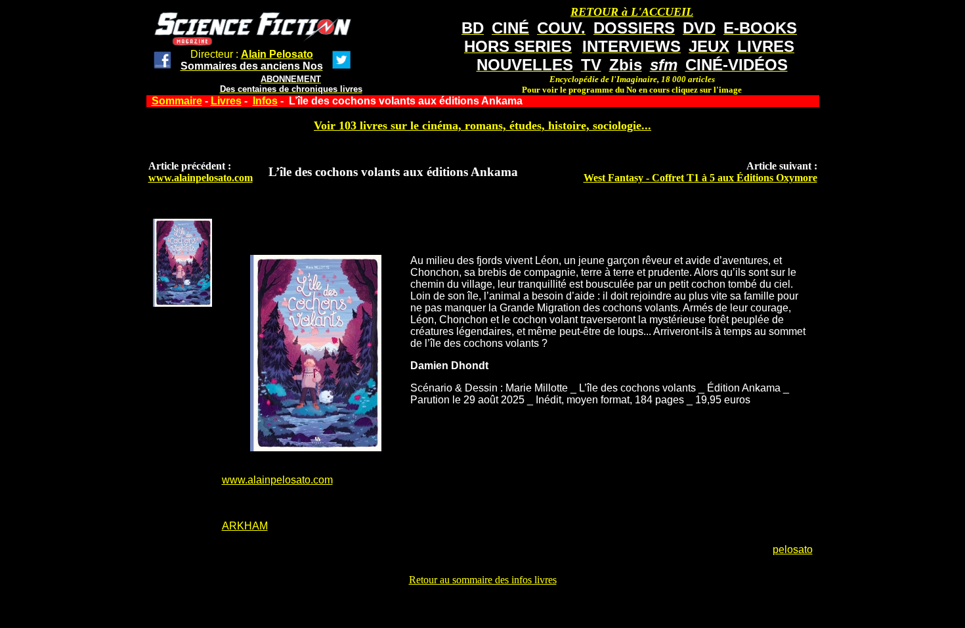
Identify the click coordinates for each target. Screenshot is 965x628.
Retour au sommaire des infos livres (483, 579)
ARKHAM (245, 525)
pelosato (793, 549)
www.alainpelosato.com (200, 177)
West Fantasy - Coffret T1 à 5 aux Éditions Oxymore (700, 177)
